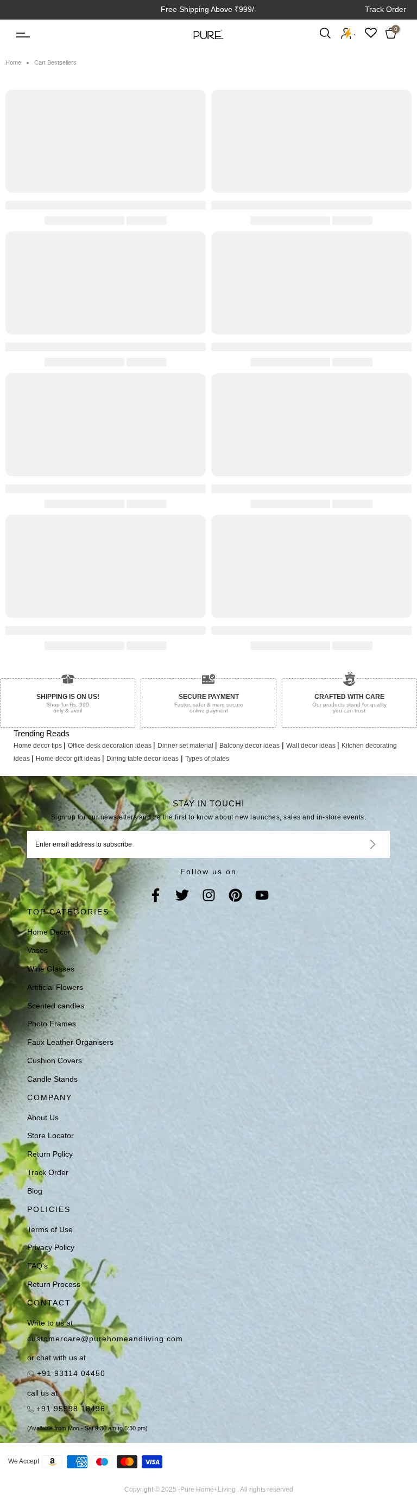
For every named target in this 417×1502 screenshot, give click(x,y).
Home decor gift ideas (69, 758)
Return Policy (50, 1154)
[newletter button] (360, 844)
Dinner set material (186, 745)
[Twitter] (182, 896)
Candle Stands (52, 1079)
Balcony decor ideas (249, 745)
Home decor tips (39, 745)
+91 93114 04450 (69, 1373)
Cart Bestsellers (55, 62)
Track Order (385, 9)
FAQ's (37, 1265)
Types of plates (207, 758)
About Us (43, 1117)
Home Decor (49, 931)
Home (13, 62)
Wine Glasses (50, 968)
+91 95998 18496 (69, 1408)
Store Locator (50, 1135)
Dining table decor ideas (142, 758)
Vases (37, 950)
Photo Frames (51, 1023)
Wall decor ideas (311, 745)
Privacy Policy (50, 1247)
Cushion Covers (54, 1060)
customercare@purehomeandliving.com (105, 1338)
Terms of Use (50, 1229)
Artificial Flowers (55, 987)
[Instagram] (209, 896)
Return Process (53, 1284)
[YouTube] (262, 896)
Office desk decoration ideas (110, 745)
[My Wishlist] (371, 33)
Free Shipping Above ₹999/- (209, 9)
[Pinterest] (235, 896)
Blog (34, 1191)
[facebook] (155, 896)
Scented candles (55, 1005)
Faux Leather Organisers (70, 1042)
